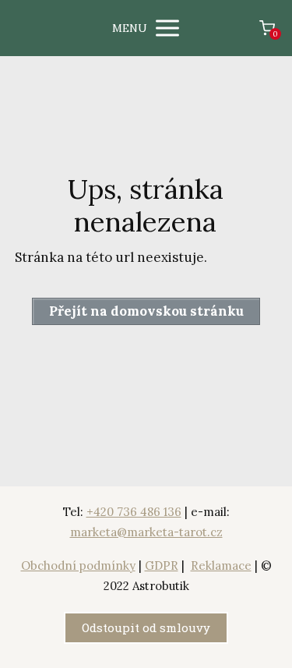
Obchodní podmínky (78, 565)
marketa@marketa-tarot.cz (146, 532)
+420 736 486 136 (133, 511)
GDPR (161, 565)
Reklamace (221, 565)
